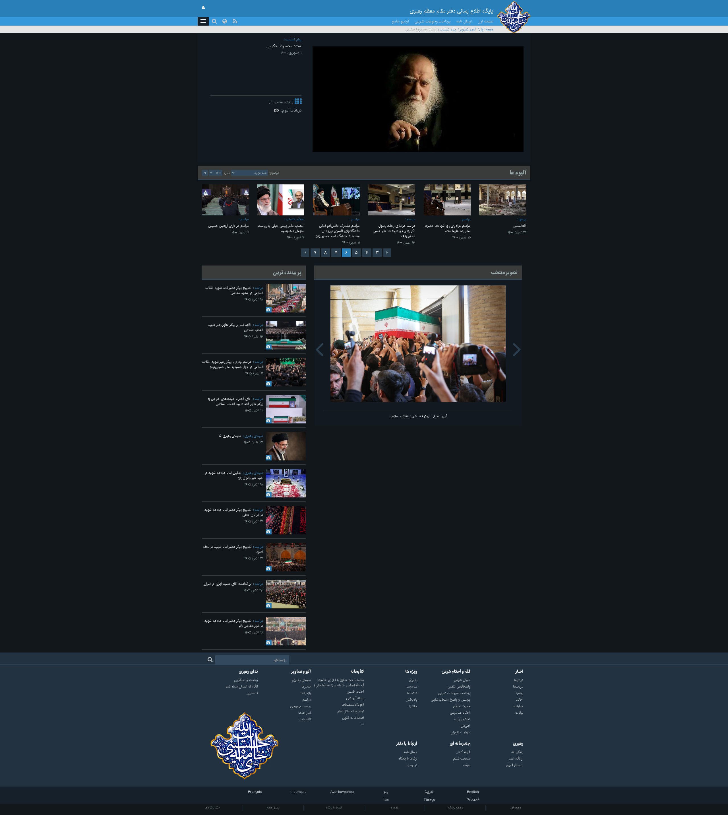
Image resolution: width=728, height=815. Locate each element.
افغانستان (519, 226)
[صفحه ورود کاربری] (203, 7)
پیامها (522, 219)
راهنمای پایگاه (455, 807)
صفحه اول (485, 21)
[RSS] (235, 21)
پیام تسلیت (448, 29)
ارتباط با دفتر (406, 743)
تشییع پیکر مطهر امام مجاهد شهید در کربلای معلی (233, 512)
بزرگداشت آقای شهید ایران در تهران (227, 583)
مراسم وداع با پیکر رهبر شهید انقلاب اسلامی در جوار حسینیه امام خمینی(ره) (232, 364)
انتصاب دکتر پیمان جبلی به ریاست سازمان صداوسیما (281, 228)
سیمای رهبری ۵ (230, 436)
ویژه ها (411, 671)
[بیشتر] (298, 102)
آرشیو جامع (400, 21)
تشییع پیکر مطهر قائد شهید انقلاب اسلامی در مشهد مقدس (234, 290)
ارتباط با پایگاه (334, 807)
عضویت (394, 807)
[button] (203, 21)
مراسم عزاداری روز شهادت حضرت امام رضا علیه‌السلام (448, 228)
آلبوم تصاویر (468, 29)
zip (277, 110)
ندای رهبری (248, 671)
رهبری (518, 743)
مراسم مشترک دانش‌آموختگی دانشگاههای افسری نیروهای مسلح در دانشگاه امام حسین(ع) (338, 231)
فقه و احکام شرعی (456, 671)
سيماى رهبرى (253, 436)
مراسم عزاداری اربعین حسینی (228, 226)
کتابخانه (357, 671)
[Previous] (387, 252)
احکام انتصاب (295, 219)
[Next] (305, 252)
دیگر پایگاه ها (212, 807)
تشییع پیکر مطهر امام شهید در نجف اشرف (233, 549)
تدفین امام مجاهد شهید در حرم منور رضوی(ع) (233, 475)
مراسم (466, 219)
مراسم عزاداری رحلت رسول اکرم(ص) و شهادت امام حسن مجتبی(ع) (394, 231)
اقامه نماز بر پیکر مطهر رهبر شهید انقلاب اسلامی (235, 327)
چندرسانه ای (460, 743)
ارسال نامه (464, 21)
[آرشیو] (337, 724)
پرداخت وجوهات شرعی (433, 21)
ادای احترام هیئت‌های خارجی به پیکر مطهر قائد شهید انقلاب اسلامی (235, 401)
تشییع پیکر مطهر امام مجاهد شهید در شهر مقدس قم (233, 623)
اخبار (519, 671)
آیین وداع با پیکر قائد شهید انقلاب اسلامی (418, 416)
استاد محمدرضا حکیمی (283, 46)
